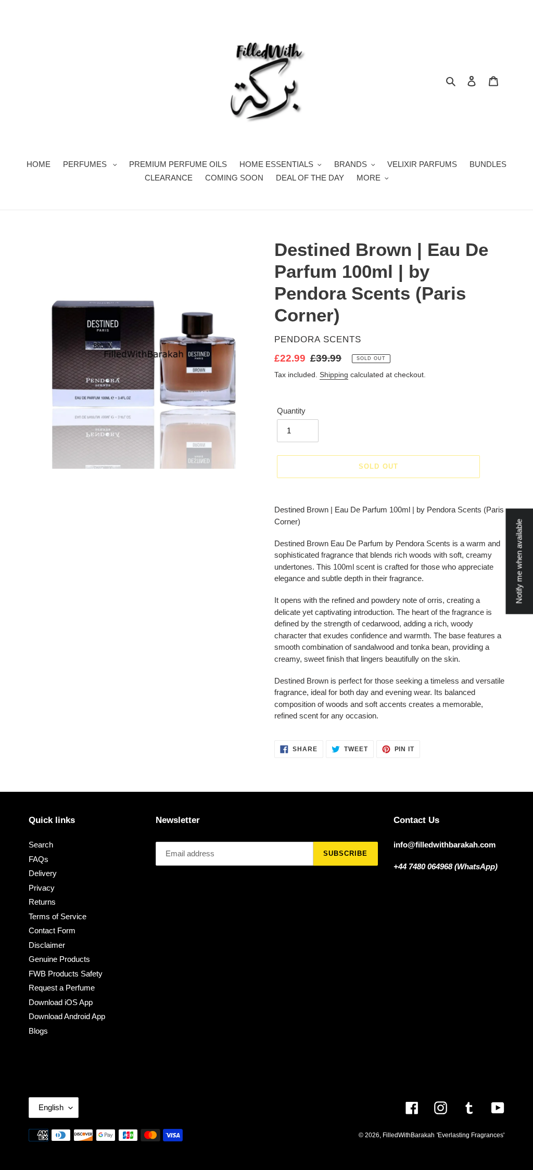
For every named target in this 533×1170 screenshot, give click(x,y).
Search (41, 844)
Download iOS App (61, 1002)
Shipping (334, 374)
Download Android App (67, 1016)
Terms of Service (57, 916)
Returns (42, 901)
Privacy (42, 887)
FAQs (38, 859)
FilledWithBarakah (409, 1135)
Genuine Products (59, 959)
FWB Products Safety (66, 973)
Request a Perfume (62, 987)
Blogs (38, 1030)
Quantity (291, 410)
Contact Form (52, 930)
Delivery (43, 873)
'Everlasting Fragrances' (470, 1135)
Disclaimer (47, 945)
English (51, 1107)
